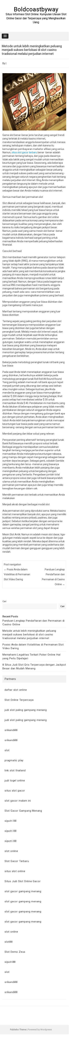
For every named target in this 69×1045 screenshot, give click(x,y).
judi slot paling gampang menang (26, 710)
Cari (4, 601)
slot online (11, 851)
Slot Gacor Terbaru (17, 861)
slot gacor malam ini (18, 800)
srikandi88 (11, 730)
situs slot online (15, 871)
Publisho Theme (18, 1029)
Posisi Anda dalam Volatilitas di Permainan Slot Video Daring (17, 574)
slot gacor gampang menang (23, 891)
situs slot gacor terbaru (24, 152)
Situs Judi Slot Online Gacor (22, 881)
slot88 (9, 941)
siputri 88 (11, 820)
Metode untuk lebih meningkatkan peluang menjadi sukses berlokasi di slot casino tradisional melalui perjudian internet (29, 634)
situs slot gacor (15, 790)
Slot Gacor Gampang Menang (23, 810)
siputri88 (10, 962)
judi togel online (15, 780)
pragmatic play (14, 760)
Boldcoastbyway (36, 9)
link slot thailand (15, 770)
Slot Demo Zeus (15, 951)
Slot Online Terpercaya (19, 699)
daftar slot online (16, 689)
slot (7, 750)
